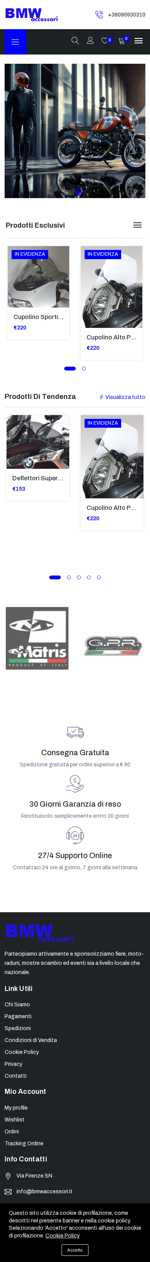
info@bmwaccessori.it (45, 1191)
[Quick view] (18, 282)
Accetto (75, 1250)
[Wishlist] (18, 300)
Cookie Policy (62, 1236)
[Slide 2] (78, 192)
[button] (70, 369)
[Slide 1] (71, 192)
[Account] (90, 41)
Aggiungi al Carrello (18, 265)
